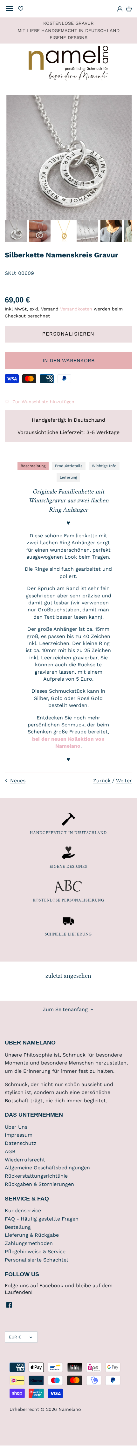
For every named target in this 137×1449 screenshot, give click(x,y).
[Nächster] (130, 232)
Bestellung (18, 1227)
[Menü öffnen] (9, 8)
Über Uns (16, 1127)
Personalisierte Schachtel (36, 1260)
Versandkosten (76, 308)
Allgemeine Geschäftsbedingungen (47, 1168)
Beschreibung (33, 466)
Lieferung (68, 477)
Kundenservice (23, 1211)
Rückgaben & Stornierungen (39, 1184)
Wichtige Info (104, 466)
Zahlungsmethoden (29, 1243)
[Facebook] (9, 1305)
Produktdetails (68, 466)
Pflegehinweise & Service (35, 1251)
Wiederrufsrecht (25, 1160)
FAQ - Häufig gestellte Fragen (42, 1219)
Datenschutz (21, 1143)
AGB (10, 1151)
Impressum (18, 1135)
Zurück (102, 781)
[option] (16, 231)
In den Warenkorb (68, 360)
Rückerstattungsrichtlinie (36, 1176)
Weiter (124, 781)
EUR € (15, 1337)
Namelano (69, 1409)
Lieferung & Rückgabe (32, 1235)
